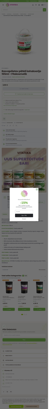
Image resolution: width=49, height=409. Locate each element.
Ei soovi (24, 219)
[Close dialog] (37, 189)
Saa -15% (24, 215)
